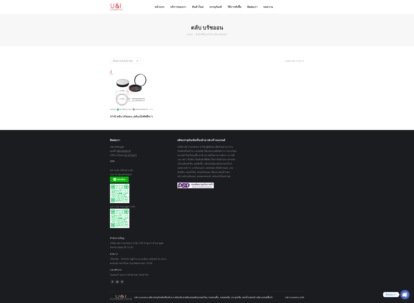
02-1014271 (130, 155)
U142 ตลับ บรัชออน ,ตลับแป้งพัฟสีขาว (131, 116)
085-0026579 (124, 150)
